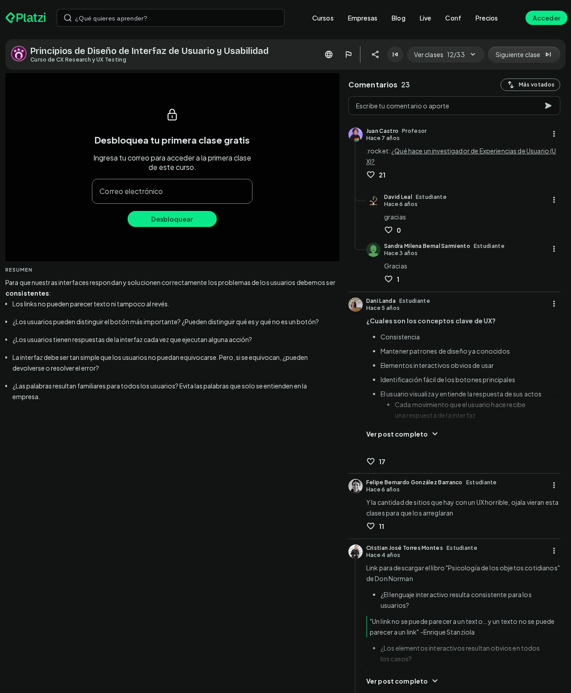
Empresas (362, 18)
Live (425, 18)
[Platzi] (25, 18)
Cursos (323, 18)
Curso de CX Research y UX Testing (78, 59)
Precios (487, 18)
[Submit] (67, 17)
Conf (453, 18)
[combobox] (171, 18)
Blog (398, 18)
